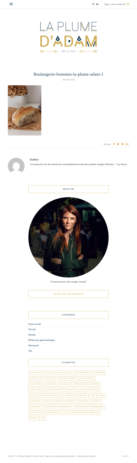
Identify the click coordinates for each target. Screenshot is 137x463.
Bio (43, 378)
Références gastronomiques (41, 340)
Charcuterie (36, 384)
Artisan (33, 378)
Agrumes (99, 373)
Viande (33, 418)
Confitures (35, 390)
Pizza (47, 401)
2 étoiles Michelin (60, 373)
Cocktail (64, 384)
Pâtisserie (84, 401)
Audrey (34, 159)
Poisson (58, 401)
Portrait (32, 330)
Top (30, 351)
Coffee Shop (79, 384)
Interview (70, 395)
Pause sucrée (34, 324)
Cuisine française (54, 390)
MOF (93, 395)
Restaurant (33, 346)
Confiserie (94, 384)
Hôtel (33, 395)
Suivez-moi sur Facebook (68, 294)
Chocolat (51, 384)
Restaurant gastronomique (90, 407)
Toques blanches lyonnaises (85, 412)
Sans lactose (52, 412)
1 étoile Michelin (38, 373)
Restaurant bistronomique (58, 407)
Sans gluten (36, 412)
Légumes (83, 395)
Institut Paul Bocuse (50, 395)
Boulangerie (87, 378)
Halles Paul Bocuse (89, 390)
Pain (102, 395)
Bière (51, 378)
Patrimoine (35, 401)
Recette (32, 335)
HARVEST (125, 456)
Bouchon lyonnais (68, 378)
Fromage (71, 390)
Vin (42, 418)
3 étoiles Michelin (82, 373)
